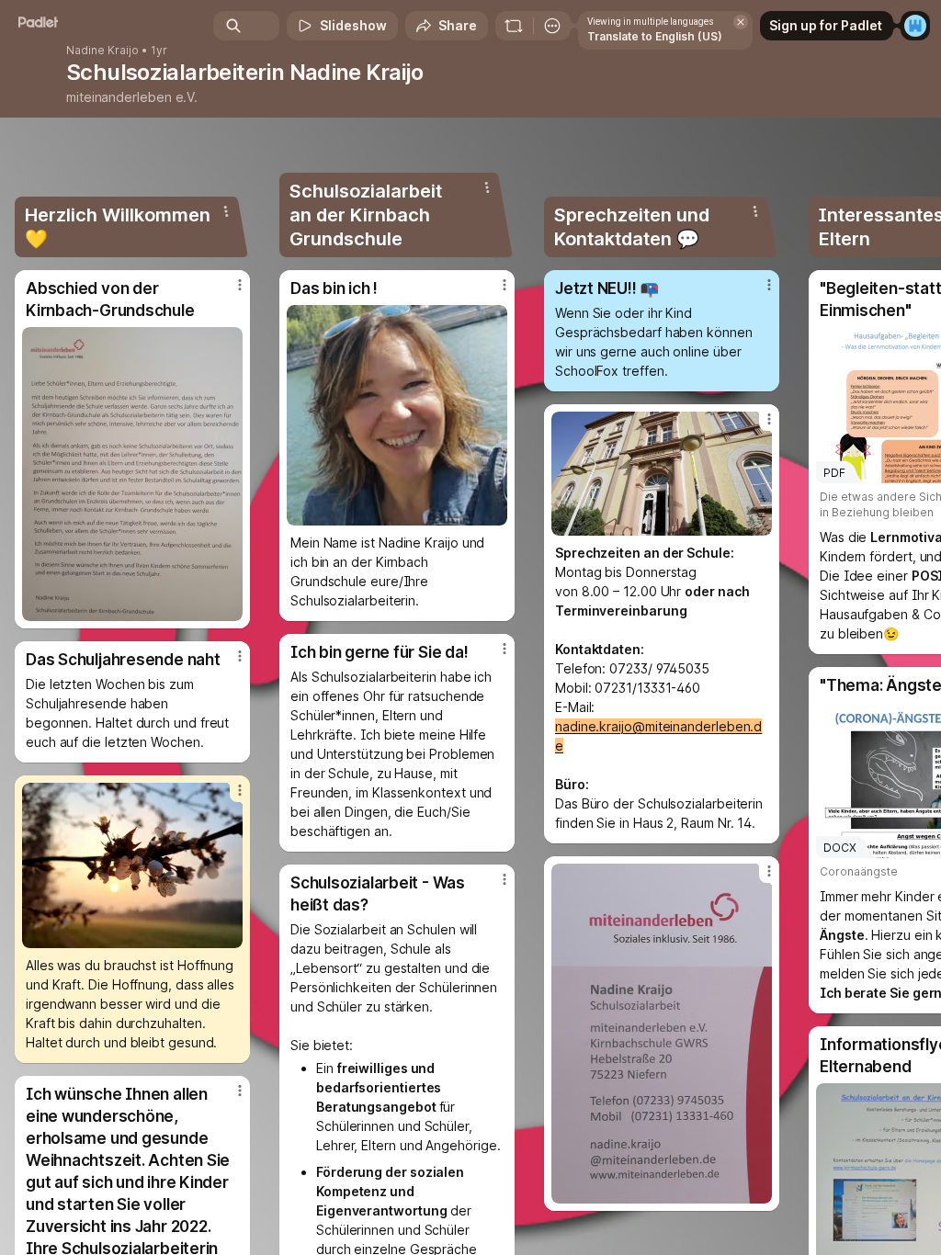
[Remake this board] (513, 25)
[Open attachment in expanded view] (132, 474)
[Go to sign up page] (915, 25)
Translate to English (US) (654, 36)
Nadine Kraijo (102, 50)
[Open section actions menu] (226, 211)
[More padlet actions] (552, 25)
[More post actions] (228, 292)
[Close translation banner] (740, 22)
